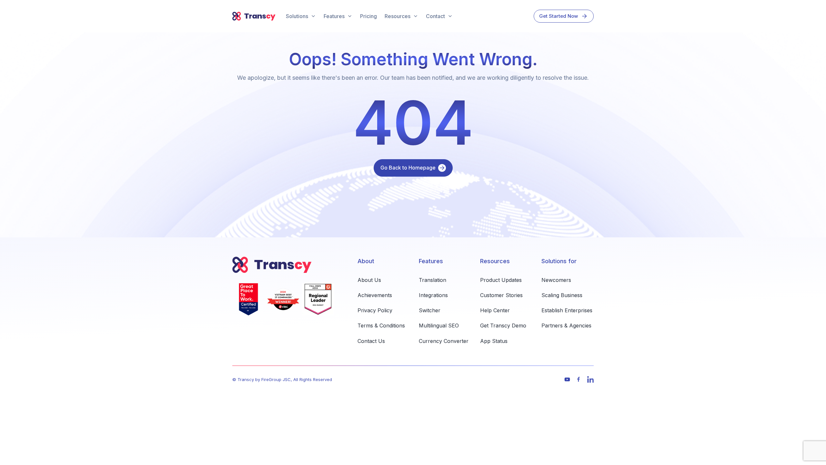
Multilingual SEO (439, 325)
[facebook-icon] (579, 379)
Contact (435, 16)
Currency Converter (443, 341)
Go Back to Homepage (408, 167)
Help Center (495, 310)
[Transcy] (254, 16)
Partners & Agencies (566, 325)
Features (334, 16)
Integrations (433, 295)
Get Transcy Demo (503, 325)
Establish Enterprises (566, 310)
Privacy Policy (375, 310)
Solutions (297, 16)
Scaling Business (561, 295)
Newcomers (556, 280)
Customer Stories (501, 295)
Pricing (368, 16)
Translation (432, 280)
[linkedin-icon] (590, 379)
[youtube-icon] (567, 379)
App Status (494, 341)
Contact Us (371, 341)
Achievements (375, 295)
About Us (369, 280)
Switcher (429, 310)
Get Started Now (558, 16)
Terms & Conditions (381, 325)
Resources (397, 16)
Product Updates (501, 280)
